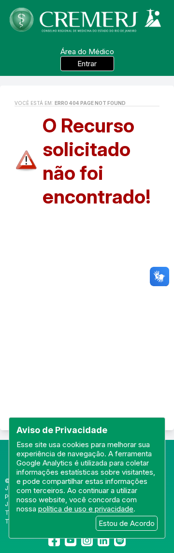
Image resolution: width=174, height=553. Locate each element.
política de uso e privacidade (85, 508)
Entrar (87, 63)
